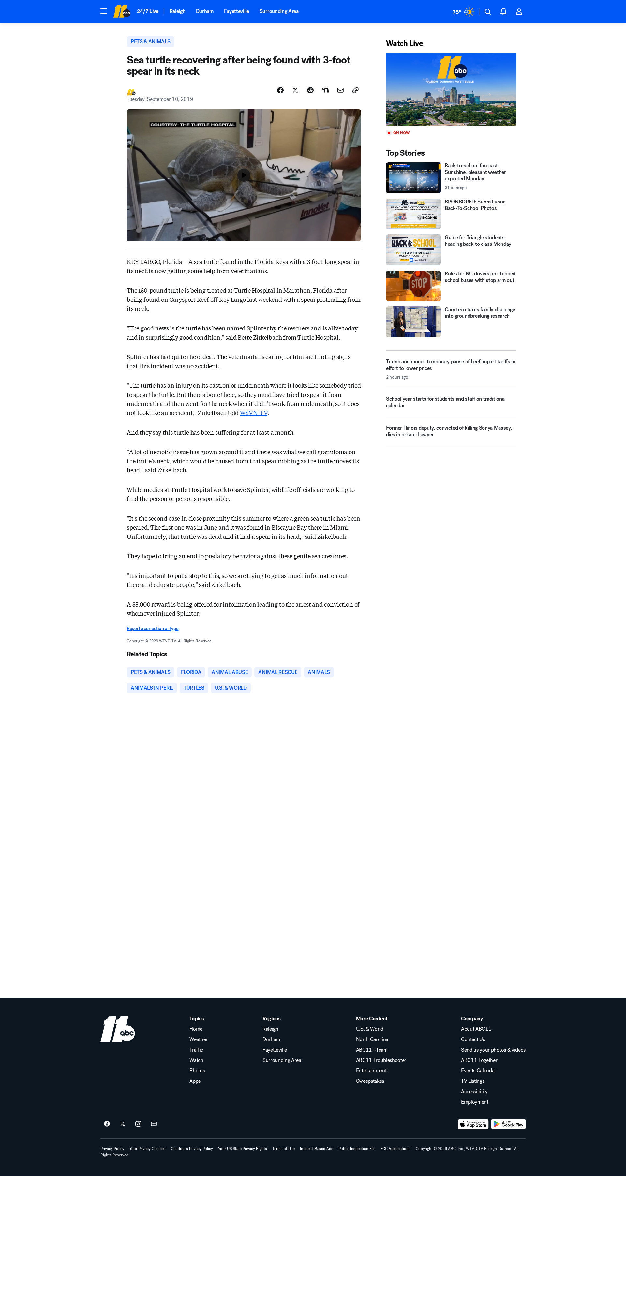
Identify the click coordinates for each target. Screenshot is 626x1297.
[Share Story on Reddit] (310, 90)
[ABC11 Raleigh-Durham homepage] (121, 12)
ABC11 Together (479, 1060)
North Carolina (372, 1039)
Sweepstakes (370, 1081)
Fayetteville (236, 11)
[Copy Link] (355, 90)
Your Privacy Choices (147, 1149)
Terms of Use (283, 1149)
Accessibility (474, 1091)
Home (195, 1029)
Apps (195, 1081)
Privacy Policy (112, 1149)
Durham (205, 11)
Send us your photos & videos (493, 1050)
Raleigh (178, 11)
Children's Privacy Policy (192, 1149)
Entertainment (371, 1070)
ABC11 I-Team (372, 1050)
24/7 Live (148, 11)
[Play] (451, 89)
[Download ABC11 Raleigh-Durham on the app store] (473, 1124)
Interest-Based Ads (316, 1149)
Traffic (196, 1050)
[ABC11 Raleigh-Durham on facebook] (106, 1124)
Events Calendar (478, 1070)
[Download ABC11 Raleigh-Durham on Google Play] (508, 1124)
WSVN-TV (253, 412)
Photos (197, 1070)
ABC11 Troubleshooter (381, 1060)
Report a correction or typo (152, 628)
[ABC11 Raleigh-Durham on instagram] (138, 1124)
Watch (196, 1060)
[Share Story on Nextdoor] (325, 90)
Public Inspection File (356, 1149)
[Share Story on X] (295, 90)
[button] (104, 11)
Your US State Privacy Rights (242, 1149)
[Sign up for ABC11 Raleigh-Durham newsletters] (153, 1124)
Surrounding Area (279, 11)
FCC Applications (395, 1149)
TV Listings (472, 1081)
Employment (474, 1102)
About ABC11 (476, 1029)
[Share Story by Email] (340, 90)
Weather (198, 1039)
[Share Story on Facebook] (280, 90)
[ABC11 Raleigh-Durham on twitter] (122, 1124)
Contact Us (473, 1039)
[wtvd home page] (117, 1029)
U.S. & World (369, 1029)
